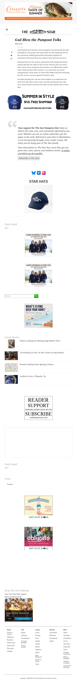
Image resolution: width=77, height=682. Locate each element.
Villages (9, 651)
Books (23, 632)
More (65, 630)
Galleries (24, 635)
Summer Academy (66, 662)
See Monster (25, 638)
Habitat (37, 641)
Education (10, 648)
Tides (37, 664)
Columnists (53, 632)
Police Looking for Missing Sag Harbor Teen (40, 340)
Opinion (52, 630)
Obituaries (10, 637)
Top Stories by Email (67, 666)
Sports (37, 652)
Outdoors (38, 649)
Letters (51, 641)
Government (11, 643)
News (9, 630)
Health (37, 644)
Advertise (66, 635)
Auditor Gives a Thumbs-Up (33, 376)
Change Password (66, 653)
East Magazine (38, 656)
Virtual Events (23, 646)
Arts (22, 630)
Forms (65, 641)
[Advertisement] (38, 571)
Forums (10, 484)
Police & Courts (10, 633)
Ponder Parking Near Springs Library (37, 364)
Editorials (52, 635)
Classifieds (67, 638)
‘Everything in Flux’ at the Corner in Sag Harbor (42, 352)
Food (37, 638)
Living (37, 630)
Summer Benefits (24, 642)
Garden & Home (38, 660)
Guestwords (53, 638)
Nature (37, 647)
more (6, 228)
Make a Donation (66, 657)
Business (10, 640)
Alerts (65, 649)
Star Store (66, 644)
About (65, 632)
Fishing (37, 635)
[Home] (38, 32)
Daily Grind (11, 645)
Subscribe (66, 647)
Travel (37, 632)
